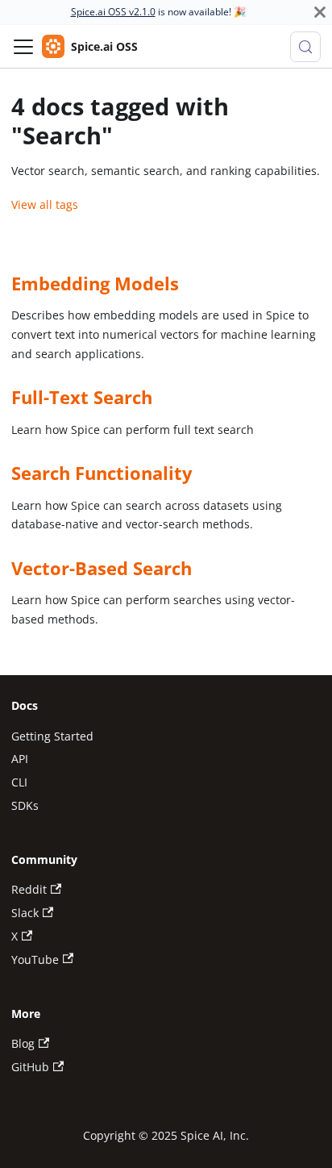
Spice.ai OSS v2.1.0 (113, 12)
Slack (25, 912)
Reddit (29, 889)
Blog (23, 1043)
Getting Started (52, 736)
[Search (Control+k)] (305, 46)
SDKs (25, 805)
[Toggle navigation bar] (23, 47)
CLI (19, 782)
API (19, 758)
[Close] (320, 12)
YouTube (35, 959)
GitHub (30, 1066)
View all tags (44, 204)
